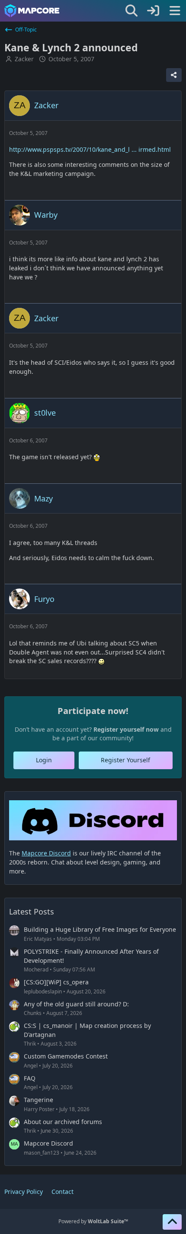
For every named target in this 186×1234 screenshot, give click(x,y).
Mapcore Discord (48, 1143)
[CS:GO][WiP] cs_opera (56, 982)
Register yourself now (126, 729)
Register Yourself (125, 760)
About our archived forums (63, 1122)
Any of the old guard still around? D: (76, 1004)
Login (44, 760)
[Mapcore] (32, 10)
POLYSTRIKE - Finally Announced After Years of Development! (91, 956)
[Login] (153, 11)
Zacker (24, 59)
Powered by (93, 1221)
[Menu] (174, 10)
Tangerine (38, 1100)
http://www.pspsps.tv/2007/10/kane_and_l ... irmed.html (90, 149)
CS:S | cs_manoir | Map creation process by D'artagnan (87, 1030)
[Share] (174, 75)
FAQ (29, 1078)
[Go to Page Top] (172, 1222)
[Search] (131, 10)
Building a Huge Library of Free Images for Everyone (100, 929)
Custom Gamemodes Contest (66, 1056)
